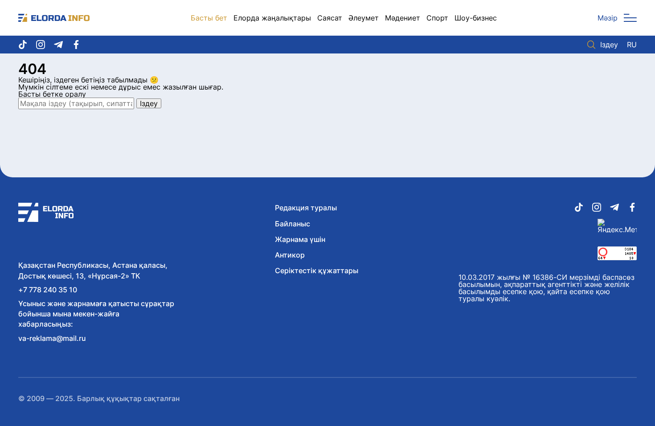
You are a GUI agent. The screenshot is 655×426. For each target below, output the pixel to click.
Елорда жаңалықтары (272, 17)
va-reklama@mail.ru (52, 338)
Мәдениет (402, 17)
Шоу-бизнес (475, 17)
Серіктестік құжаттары (316, 270)
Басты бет (209, 17)
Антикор (290, 254)
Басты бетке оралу (52, 94)
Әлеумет (363, 17)
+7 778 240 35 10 (47, 289)
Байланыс (292, 223)
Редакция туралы (306, 207)
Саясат (329, 17)
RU (632, 44)
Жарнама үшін (300, 239)
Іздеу (609, 44)
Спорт (437, 17)
